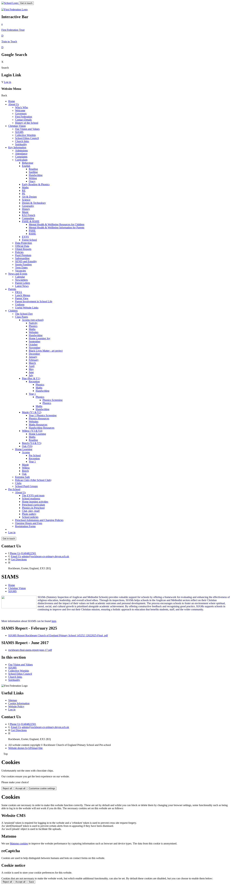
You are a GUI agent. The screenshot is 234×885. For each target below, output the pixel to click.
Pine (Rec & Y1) (31, 378)
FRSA (18, 292)
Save (31, 882)
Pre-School (14, 489)
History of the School (26, 122)
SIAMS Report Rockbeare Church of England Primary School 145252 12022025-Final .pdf (58, 635)
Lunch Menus (22, 295)
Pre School (35, 455)
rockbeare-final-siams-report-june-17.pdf (30, 650)
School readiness (31, 498)
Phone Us (15, 553)
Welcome (20, 110)
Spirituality (21, 144)
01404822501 (28, 553)
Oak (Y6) (27, 446)
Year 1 (32, 393)
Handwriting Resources (41, 427)
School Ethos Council (27, 138)
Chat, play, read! (31, 510)
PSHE (32, 230)
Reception (34, 381)
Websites (33, 332)
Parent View (21, 298)
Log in (7, 82)
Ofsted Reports (23, 249)
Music (25, 212)
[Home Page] (10, 3)
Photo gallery (29, 513)
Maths (25, 187)
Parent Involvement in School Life (33, 301)
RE (24, 190)
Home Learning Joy (39, 338)
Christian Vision (17, 125)
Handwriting (35, 175)
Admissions (21, 150)
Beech (25, 470)
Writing (33, 178)
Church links (22, 141)
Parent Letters (22, 282)
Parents (12, 289)
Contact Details (23, 119)
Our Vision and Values (27, 128)
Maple (25, 464)
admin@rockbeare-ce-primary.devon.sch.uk (45, 556)
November (34, 347)
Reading (33, 169)
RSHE (32, 233)
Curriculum (21, 159)
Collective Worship (25, 135)
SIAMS (19, 132)
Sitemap (12, 700)
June (31, 372)
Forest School (29, 239)
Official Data (22, 246)
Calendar (20, 276)
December (34, 353)
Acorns (26, 452)
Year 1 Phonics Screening (43, 415)
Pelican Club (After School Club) (33, 480)
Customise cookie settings (42, 788)
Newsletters (21, 279)
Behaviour (27, 162)
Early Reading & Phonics (36, 184)
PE (23, 193)
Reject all (7, 788)
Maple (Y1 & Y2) (31, 412)
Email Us (16, 556)
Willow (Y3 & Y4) (32, 430)
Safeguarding (22, 258)
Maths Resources (38, 424)
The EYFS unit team (33, 495)
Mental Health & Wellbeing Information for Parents (56, 227)
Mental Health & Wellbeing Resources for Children (56, 224)
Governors (21, 113)
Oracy (32, 181)
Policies (19, 252)
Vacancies (20, 270)
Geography (28, 205)
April (31, 366)
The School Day (24, 313)
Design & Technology (34, 202)
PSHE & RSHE (30, 221)
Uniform (19, 304)
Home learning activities (35, 501)
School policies (30, 517)
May (31, 369)
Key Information (17, 147)
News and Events (17, 273)
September (34, 341)
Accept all (20, 788)
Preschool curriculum (33, 504)
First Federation (23, 116)
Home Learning (37, 433)
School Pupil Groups (26, 486)
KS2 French (28, 215)
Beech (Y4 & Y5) (31, 443)
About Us (13, 104)
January (33, 356)
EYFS (25, 236)
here (54, 621)
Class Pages (21, 316)
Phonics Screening (52, 400)
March (32, 363)
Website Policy (16, 706)
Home (11, 101)
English (26, 165)
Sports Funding (23, 264)
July (31, 375)
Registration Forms (25, 526)
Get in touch (26, 3)
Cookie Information (18, 703)
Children (13, 310)
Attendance (21, 153)
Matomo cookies (19, 843)
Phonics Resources (39, 418)
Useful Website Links (26, 307)
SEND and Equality (26, 261)
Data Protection (23, 242)
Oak (24, 473)
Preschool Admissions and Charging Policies (39, 520)
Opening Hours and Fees (28, 523)
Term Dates (21, 267)
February (34, 359)
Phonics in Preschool (33, 507)
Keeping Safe (22, 477)
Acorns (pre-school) (33, 319)
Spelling (33, 172)
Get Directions (19, 559)
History (26, 209)
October (33, 344)
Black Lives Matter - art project (46, 350)
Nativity (33, 323)
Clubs (18, 483)
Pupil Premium (23, 255)
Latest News (22, 286)
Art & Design (29, 196)
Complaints (21, 156)
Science (26, 199)
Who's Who (21, 107)
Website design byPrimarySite (25, 748)
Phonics (33, 326)
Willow (26, 467)
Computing (28, 218)
